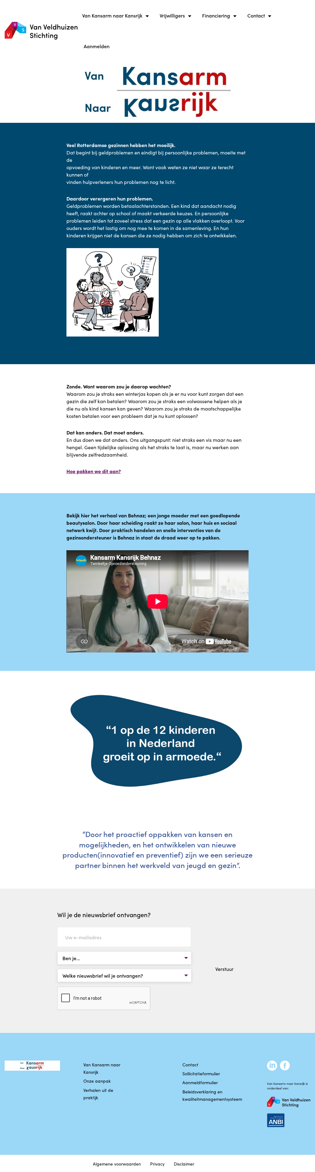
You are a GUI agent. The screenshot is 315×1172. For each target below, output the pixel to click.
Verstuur (224, 968)
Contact (256, 15)
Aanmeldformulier (200, 1082)
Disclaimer (184, 1164)
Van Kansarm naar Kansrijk (112, 15)
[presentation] (104, 998)
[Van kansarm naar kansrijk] (41, 31)
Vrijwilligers (172, 15)
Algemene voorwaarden (117, 1164)
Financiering (216, 15)
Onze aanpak (97, 1081)
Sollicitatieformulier (201, 1073)
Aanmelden (97, 46)
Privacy (157, 1164)
